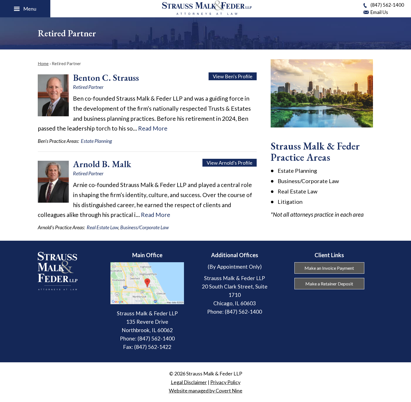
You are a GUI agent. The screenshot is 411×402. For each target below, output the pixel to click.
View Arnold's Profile (229, 163)
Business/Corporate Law (144, 227)
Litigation (290, 201)
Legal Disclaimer (189, 382)
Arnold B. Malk (102, 164)
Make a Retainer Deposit (329, 283)
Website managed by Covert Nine (205, 390)
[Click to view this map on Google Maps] (147, 302)
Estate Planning (96, 141)
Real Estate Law (102, 227)
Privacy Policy (225, 382)
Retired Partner (88, 87)
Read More (152, 128)
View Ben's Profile (232, 76)
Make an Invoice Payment (329, 268)
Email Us (379, 12)
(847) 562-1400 (387, 5)
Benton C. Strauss (106, 78)
